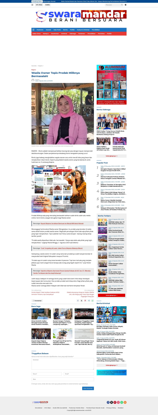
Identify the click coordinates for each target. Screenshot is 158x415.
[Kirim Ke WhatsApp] (92, 300)
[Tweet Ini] (81, 300)
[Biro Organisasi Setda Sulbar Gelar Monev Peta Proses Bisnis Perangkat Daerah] (102, 247)
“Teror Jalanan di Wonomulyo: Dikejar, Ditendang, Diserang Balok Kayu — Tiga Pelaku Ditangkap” (110, 360)
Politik (72, 30)
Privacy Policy (111, 408)
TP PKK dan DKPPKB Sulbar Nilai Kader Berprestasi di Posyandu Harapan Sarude (116, 289)
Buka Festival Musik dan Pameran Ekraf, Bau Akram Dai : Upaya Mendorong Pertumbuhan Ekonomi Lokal (67, 1)
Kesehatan (55, 33)
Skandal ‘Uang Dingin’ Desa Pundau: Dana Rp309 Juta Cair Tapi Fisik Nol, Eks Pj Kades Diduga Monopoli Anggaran (84, 342)
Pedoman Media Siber (76, 408)
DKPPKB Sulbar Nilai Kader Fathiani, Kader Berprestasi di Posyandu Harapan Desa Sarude (116, 281)
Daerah (48, 30)
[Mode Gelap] (126, 4)
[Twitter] (111, 402)
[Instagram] (118, 402)
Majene (33, 70)
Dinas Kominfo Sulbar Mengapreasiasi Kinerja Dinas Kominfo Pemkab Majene (39, 322)
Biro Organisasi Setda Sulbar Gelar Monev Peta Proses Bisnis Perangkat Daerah (116, 247)
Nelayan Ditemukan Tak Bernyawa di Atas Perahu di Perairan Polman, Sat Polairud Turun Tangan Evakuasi (113, 208)
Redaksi (37, 79)
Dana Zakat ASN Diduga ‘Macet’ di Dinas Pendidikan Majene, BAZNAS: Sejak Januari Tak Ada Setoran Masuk (113, 193)
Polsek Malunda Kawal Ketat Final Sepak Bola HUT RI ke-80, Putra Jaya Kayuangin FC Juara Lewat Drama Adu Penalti (119, 148)
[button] (122, 4)
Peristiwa (101, 33)
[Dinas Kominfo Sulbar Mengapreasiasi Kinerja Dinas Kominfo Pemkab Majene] (41, 313)
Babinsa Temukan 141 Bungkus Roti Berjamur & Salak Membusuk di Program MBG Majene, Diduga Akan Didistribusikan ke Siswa (113, 185)
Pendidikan (96, 30)
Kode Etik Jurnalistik (60, 408)
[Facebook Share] (78, 300)
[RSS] (125, 402)
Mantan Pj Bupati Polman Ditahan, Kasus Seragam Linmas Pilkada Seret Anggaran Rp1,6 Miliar (113, 177)
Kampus (46, 33)
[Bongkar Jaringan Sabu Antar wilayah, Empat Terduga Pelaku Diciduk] (112, 314)
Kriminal (64, 33)
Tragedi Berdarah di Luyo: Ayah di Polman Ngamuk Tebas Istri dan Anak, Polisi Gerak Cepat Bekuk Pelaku (111, 340)
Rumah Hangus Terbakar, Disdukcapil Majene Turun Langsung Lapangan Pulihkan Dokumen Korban (62, 322)
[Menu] (32, 4)
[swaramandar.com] (79, 17)
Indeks (47, 4)
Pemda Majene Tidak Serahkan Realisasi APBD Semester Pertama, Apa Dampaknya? (45, 292)
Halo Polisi (57, 30)
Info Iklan (39, 4)
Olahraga (72, 33)
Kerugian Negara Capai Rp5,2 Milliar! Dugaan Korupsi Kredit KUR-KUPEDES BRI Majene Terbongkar (113, 169)
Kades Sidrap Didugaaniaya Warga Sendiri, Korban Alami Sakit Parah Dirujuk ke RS (111, 333)
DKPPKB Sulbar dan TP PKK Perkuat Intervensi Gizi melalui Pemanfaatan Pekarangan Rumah (117, 223)
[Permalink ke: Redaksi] (32, 80)
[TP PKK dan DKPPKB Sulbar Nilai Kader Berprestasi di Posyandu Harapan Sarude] (102, 288)
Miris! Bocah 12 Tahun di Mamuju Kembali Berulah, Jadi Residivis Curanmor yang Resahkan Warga (111, 347)
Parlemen (40, 30)
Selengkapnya (111, 156)
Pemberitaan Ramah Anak (95, 408)
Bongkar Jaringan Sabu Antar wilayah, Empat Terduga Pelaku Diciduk (110, 327)
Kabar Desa (37, 33)
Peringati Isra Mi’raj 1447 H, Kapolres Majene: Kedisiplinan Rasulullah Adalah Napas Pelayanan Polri (62, 342)
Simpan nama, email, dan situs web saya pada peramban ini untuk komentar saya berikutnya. (60, 384)
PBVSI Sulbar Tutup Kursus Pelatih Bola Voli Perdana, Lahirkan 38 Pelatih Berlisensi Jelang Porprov (110, 132)
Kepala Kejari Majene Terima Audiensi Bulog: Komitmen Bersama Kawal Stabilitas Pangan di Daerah (41, 342)
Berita (65, 30)
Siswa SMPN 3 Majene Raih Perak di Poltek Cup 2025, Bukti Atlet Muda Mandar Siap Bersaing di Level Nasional (103, 148)
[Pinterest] (114, 402)
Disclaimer (38, 408)
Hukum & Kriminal (83, 30)
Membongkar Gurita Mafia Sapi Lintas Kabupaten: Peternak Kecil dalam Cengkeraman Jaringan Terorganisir (110, 353)
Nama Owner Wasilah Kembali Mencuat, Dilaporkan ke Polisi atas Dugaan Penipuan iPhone (113, 201)
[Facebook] (108, 402)
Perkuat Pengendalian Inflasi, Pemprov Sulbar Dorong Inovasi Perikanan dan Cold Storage (116, 239)
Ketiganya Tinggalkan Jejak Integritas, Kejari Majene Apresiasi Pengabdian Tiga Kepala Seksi (84, 322)
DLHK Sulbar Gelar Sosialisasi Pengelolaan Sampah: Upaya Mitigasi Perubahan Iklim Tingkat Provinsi (117, 272)
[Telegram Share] (89, 300)
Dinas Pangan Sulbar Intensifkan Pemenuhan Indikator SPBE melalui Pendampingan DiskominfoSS (116, 264)
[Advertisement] (79, 49)
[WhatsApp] (121, 402)
